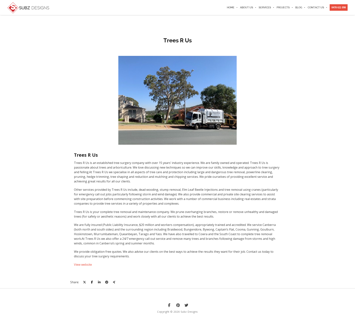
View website (83, 265)
